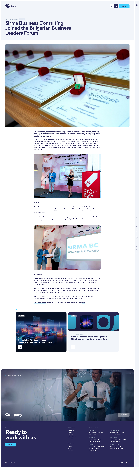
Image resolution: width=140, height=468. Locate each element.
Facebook (71, 446)
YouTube (70, 450)
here (43, 284)
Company (71, 430)
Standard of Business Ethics (81, 209)
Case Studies (72, 436)
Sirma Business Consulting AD (43, 278)
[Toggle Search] (116, 6)
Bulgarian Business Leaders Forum (44, 141)
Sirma (10, 6)
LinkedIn (70, 448)
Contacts (70, 432)
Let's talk (10, 444)
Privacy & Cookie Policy (123, 463)
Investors (70, 438)
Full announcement (40, 303)
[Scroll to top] (137, 463)
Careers (70, 434)
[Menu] (137, 5)
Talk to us (123, 6)
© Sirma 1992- (10, 463)
